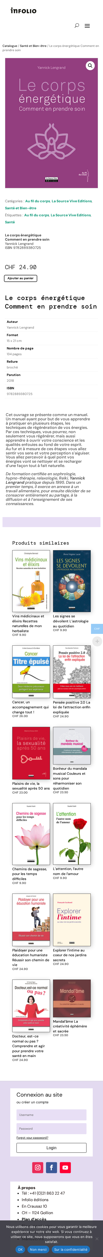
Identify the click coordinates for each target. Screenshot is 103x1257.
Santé (10, 222)
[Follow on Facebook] (51, 1167)
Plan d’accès (34, 1219)
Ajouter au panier (21, 278)
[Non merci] (96, 1238)
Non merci (38, 1249)
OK (20, 1249)
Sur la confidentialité (71, 1249)
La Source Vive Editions (72, 201)
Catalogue (9, 46)
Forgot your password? (32, 1138)
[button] (90, 65)
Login (51, 1148)
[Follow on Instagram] (37, 1167)
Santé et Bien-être (33, 46)
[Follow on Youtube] (65, 1167)
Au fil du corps (37, 201)
